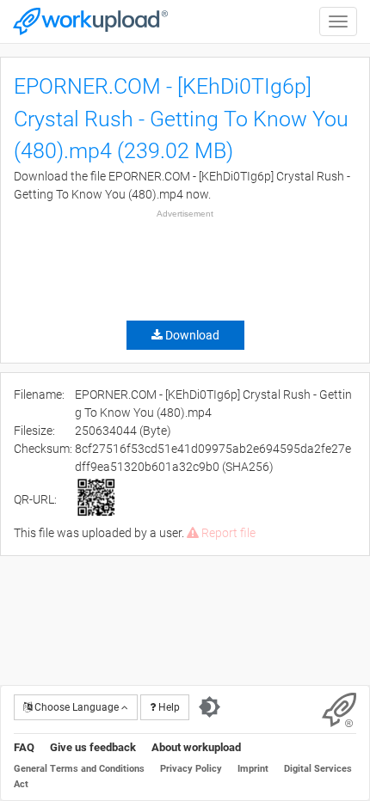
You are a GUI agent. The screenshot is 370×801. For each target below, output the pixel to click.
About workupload (196, 747)
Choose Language (76, 707)
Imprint (252, 768)
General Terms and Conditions (79, 768)
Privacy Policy (191, 768)
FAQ (24, 747)
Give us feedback (93, 747)
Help (168, 707)
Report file (227, 533)
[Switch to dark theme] (209, 707)
